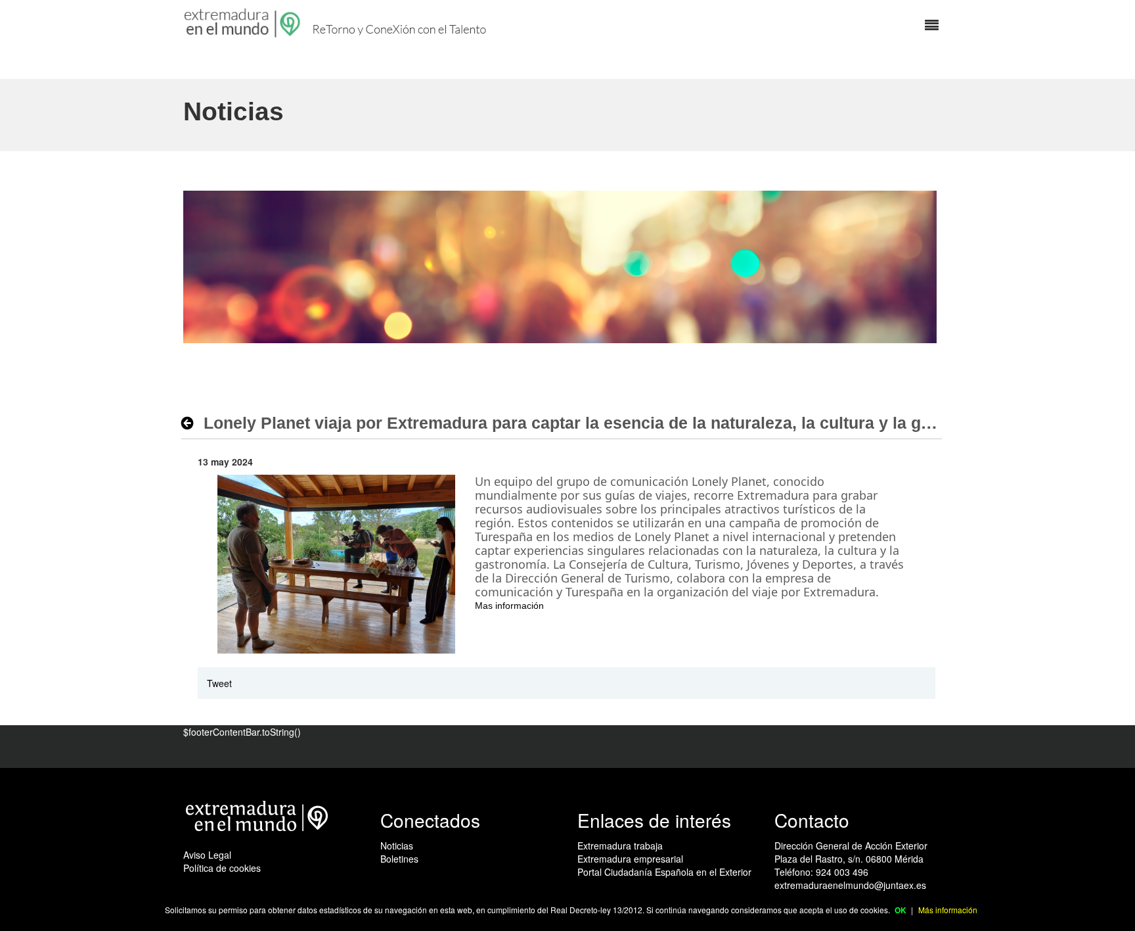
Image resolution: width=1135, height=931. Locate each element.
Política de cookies (222, 867)
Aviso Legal (207, 854)
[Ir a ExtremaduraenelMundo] (243, 23)
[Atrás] (190, 423)
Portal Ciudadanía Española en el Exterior (664, 871)
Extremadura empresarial (630, 858)
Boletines (399, 858)
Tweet (219, 683)
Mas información (509, 605)
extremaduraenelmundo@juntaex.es (850, 885)
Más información (947, 909)
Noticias (396, 845)
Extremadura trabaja (620, 845)
